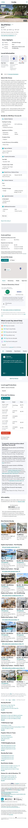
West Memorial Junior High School (10, 473)
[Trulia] (2, 799)
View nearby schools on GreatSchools (12, 310)
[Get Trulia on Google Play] (18, 799)
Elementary (10, 280)
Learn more (11, 347)
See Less (5, 216)
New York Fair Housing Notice (6, 793)
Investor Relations (8, 805)
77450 (13, 699)
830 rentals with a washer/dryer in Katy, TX (13, 644)
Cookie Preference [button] (14, 806)
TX (6, 699)
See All (4, 345)
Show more (5, 433)
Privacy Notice (3, 806)
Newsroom (3, 805)
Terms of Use (14, 805)
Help (25, 805)
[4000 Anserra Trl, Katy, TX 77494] (8, 578)
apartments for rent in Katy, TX (16, 480)
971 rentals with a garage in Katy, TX (11, 571)
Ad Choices (8, 806)
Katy (3, 462)
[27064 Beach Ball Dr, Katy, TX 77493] (8, 675)
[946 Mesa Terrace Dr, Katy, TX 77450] (8, 528)
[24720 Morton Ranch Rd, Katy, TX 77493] (8, 554)
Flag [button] (23, 373)
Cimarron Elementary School (14, 470)
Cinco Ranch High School (14, 471)
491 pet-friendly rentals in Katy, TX (10, 547)
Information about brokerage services (9, 794)
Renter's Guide (21, 501)
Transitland (17, 783)
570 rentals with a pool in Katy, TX (10, 619)
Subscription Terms (20, 805)
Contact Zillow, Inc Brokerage (7, 796)
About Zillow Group (10, 804)
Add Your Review (14, 378)
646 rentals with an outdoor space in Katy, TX (13, 668)
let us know (11, 814)
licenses (9, 788)
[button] (27, 2)
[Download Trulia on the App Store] (9, 799)
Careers (23, 804)
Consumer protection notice (20, 794)
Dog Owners (17, 351)
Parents (25, 351)
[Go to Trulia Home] (14, 2)
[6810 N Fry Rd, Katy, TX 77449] (8, 602)
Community (9, 351)
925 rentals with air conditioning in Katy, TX (12, 595)
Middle (17, 280)
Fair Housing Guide (18, 804)
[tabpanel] (14, 417)
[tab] (5, 260)
